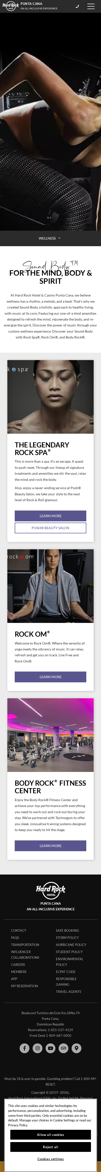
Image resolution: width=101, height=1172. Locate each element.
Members (18, 972)
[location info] (78, 6)
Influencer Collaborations (25, 954)
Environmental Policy (69, 962)
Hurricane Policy (71, 945)
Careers (18, 965)
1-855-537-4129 (60, 1030)
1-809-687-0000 (58, 1035)
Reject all (50, 1147)
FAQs (15, 938)
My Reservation (24, 986)
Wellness (47, 238)
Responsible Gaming (66, 981)
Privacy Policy (18, 1125)
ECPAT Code (66, 972)
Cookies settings (51, 1159)
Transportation (25, 945)
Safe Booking (67, 930)
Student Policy (69, 952)
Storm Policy (67, 938)
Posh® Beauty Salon (50, 528)
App (14, 979)
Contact (18, 930)
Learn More (51, 516)
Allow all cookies (50, 1135)
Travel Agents (68, 992)
